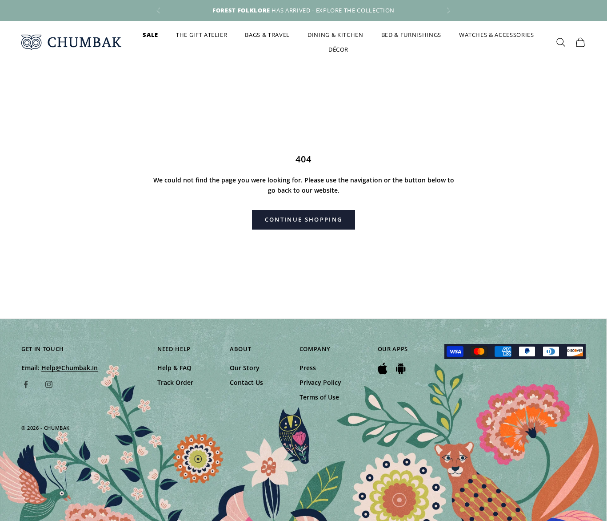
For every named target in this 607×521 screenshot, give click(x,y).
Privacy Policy (320, 382)
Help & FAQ (174, 367)
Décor (338, 49)
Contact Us (246, 382)
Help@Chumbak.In (69, 367)
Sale (150, 35)
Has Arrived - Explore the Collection (303, 10)
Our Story (245, 367)
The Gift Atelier (202, 35)
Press (308, 367)
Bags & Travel (267, 35)
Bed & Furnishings (411, 35)
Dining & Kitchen (335, 35)
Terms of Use (319, 397)
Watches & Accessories (496, 35)
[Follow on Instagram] (48, 384)
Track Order (175, 382)
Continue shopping (304, 219)
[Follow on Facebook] (25, 384)
